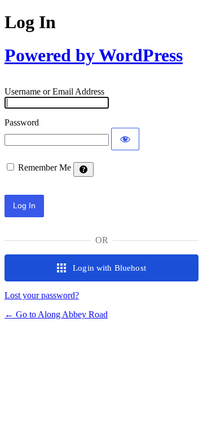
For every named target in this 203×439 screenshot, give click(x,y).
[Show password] (125, 139)
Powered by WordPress (94, 55)
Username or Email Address (54, 91)
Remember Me (44, 167)
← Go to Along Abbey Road (56, 314)
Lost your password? (42, 295)
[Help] (83, 169)
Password (22, 122)
